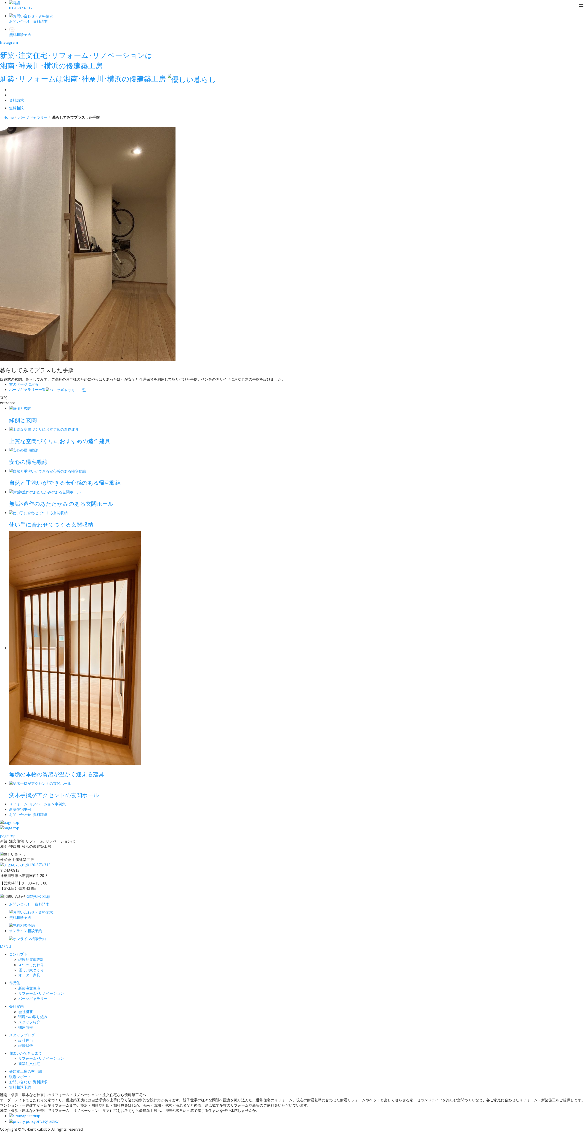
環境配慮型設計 (31, 959)
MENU (5, 946)
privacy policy (47, 1121)
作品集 (14, 982)
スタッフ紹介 (29, 1021)
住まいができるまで (25, 1053)
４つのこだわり (31, 964)
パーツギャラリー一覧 (27, 389)
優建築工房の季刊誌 (25, 1071)
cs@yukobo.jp (38, 896)
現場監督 (25, 1045)
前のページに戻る (23, 384)
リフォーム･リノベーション (41, 993)
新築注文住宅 (29, 988)
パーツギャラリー (33, 998)
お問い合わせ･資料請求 (28, 1081)
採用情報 (25, 1027)
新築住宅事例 (20, 809)
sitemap (33, 1115)
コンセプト (18, 954)
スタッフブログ (22, 1035)
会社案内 (16, 1006)
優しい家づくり (31, 970)
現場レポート (20, 1076)
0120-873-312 (38, 864)
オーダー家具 (29, 975)
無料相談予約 (20, 1087)
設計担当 (25, 1040)
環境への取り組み (33, 1016)
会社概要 (25, 1011)
